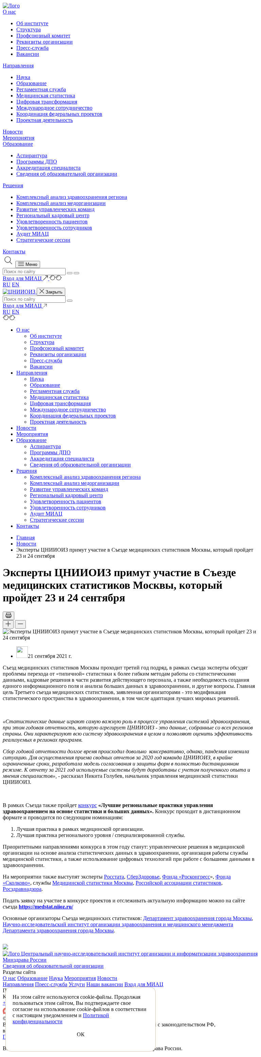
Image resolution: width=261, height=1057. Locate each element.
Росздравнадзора (22, 889)
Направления (18, 65)
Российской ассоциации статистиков (178, 883)
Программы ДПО (36, 161)
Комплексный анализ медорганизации (61, 203)
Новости (13, 132)
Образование (31, 83)
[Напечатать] (8, 616)
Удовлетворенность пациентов (52, 221)
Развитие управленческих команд (55, 209)
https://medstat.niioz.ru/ (46, 907)
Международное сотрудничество (54, 108)
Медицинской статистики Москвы (92, 883)
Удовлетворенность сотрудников (54, 228)
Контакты (14, 251)
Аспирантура (31, 155)
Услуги (77, 984)
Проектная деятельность (44, 120)
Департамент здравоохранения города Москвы (197, 918)
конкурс (87, 805)
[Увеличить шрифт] (8, 624)
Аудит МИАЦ (32, 234)
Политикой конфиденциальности (61, 1018)
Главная (25, 537)
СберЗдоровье (143, 877)
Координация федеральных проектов (59, 114)
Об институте (32, 23)
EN (15, 284)
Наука (23, 77)
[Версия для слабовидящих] (55, 278)
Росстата (114, 877)
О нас (9, 12)
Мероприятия (18, 138)
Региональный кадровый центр (52, 215)
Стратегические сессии (43, 240)
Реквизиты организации (44, 42)
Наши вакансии (104, 984)
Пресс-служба (32, 48)
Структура (28, 29)
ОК (81, 1034)
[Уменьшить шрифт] (20, 624)
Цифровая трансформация (46, 102)
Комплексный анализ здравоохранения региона (71, 197)
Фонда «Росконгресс (186, 877)
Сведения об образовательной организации (66, 174)
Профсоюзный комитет (43, 35)
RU (7, 284)
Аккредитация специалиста (48, 168)
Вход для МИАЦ (143, 984)
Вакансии (27, 54)
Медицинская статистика (45, 95)
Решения (13, 185)
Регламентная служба (41, 89)
